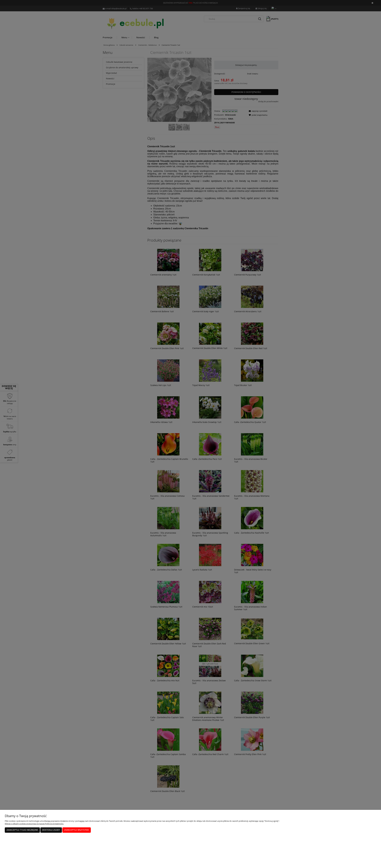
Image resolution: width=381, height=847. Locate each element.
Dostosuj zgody (51, 830)
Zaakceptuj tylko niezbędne (22, 830)
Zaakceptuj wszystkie (76, 830)
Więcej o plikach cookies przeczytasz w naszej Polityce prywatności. (34, 823)
